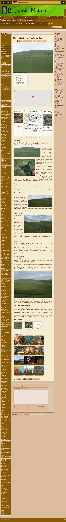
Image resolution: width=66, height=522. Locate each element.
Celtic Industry (4, 486)
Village (2, 172)
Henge (2, 305)
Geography (3, 270)
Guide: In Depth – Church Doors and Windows (5, 78)
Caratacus (3, 402)
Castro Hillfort (4, 310)
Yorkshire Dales (58, 115)
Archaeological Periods (54, 17)
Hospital (3, 337)
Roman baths (3, 467)
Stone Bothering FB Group (59, 50)
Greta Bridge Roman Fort (20, 33)
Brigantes (3, 492)
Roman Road (4, 478)
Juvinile (2, 244)
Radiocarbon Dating (5, 289)
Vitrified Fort (5, 51)
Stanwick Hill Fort (14, 111)
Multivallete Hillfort (5, 314)
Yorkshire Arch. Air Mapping (59, 45)
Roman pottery (4, 475)
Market (2, 410)
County (2, 167)
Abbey (2, 443)
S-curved (3, 247)
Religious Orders (4, 451)
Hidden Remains (4, 284)
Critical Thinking (4, 280)
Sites (15, 17)
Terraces (3, 394)
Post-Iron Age (18, 80)
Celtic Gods (3, 483)
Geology (3, 273)
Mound (2, 388)
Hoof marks (3, 221)
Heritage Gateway (60, 54)
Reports (34, 17)
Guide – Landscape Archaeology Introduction (5, 67)
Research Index (30, 20)
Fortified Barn (4, 182)
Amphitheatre (4, 326)
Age (56, 70)
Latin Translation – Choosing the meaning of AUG (5, 89)
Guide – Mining (5, 81)
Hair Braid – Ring (4, 238)
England (57, 88)
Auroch (2, 220)
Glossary (3, 283)
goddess (58, 90)
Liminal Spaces (4, 408)
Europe (2, 198)
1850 (38, 328)
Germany (3, 202)
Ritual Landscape (4, 360)
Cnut (2, 404)
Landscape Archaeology (6, 352)
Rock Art (3, 413)
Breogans (3, 401)
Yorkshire (58, 113)
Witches (2, 426)
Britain (34, 41)
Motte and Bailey (4, 184)
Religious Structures (5, 441)
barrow (61, 74)
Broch (2, 330)
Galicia (5, 99)
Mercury (3, 472)
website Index (9, 17)
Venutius (57, 110)
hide (20, 75)
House (2, 339)
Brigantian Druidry (5, 163)
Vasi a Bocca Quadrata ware (5, 265)
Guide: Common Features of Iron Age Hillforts (33, 112)
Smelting (3, 349)
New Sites (52, 23)
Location (17, 77)
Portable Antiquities (57, 59)
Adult (2, 241)
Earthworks (3, 191)
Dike (2, 192)
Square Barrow (4, 376)
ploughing (3, 105)
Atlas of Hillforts (59, 57)
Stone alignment (4, 414)
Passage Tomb (4, 389)
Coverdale (58, 84)
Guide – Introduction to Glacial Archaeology (6, 74)
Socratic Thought (4, 281)
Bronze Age (5, 35)
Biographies (3, 431)
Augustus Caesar (4, 400)
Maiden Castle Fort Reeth (40, 33)
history (57, 94)
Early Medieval (4, 120)
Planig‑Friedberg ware (5, 260)
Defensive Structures (5, 173)
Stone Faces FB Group (59, 52)
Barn (2, 328)
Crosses (2, 446)
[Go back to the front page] (33, 10)
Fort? (18, 81)
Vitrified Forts (57, 111)
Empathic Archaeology (5, 153)
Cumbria (18, 29)
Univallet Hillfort (4, 322)
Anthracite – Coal (4, 274)
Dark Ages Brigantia (5, 117)
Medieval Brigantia (5, 131)
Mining (2, 346)
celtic (57, 82)
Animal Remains (4, 218)
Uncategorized (4, 507)
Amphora (3, 217)
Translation (3, 501)
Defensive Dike (4, 177)
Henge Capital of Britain (40, 23)
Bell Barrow (3, 365)
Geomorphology (4, 275)
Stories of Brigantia (5, 436)
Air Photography (4, 298)
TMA (57, 41)
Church (2, 445)
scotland (58, 107)
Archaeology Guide (24, 17)
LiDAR (2, 287)
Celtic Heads (42, 17)
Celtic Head (3, 230)
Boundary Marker (4, 379)
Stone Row (3, 419)
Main (2, 17)
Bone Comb (3, 228)
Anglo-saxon (3, 111)
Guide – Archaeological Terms (6, 84)
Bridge (2, 510)
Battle (2, 157)
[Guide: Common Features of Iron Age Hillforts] (33, 120)
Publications (3, 429)
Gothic (2, 123)
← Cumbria (16, 87)
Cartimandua (57, 81)
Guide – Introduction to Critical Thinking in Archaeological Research (6, 57)
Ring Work (3, 186)
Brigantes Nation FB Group (59, 64)
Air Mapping (3, 297)
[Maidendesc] (19, 325)
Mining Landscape (5, 359)
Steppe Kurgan (4, 378)
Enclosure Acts (4, 196)
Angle (2, 107)
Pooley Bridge (35, 379)
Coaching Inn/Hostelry (5, 332)
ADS (57, 46)
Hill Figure (3, 385)
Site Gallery (18, 84)
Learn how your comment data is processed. (36, 414)
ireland (61, 94)
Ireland (2, 204)
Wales (2, 211)
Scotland (3, 207)
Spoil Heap (3, 348)
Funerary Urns (4, 254)
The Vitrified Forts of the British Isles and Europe (15, 23)
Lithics (2, 301)
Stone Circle (3, 416)
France (2, 201)
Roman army (3, 466)
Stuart (2, 143)
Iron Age (44, 41)
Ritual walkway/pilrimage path (6, 456)
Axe (2, 227)
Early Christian (5, 43)
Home (2, 29)
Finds (2, 214)
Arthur (2, 398)
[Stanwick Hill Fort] (14, 121)
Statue (2, 268)
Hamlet (2, 169)
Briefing (2, 462)
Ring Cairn (3, 373)
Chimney (3, 345)
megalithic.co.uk (39, 177)
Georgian (3, 121)
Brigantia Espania (4, 94)
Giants (2, 423)
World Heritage (9, 29)
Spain (2, 208)
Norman (2, 137)
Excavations (18, 79)
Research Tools (4, 294)
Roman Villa (3, 480)
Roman (5, 39)
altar (60, 70)
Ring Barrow (4, 372)
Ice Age (2, 124)
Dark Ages (5, 41)
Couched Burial (4, 243)
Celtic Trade (3, 489)
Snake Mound (4, 392)
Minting (2, 497)
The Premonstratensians (6, 452)
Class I (2, 306)
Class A (2, 187)
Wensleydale (57, 112)
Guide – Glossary (4, 86)
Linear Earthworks (5, 386)
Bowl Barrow (4, 366)
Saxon (5, 47)
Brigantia (14, 29)
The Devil (3, 425)
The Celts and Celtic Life (8, 20)
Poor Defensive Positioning (21, 83)
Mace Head (3, 246)
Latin (2, 504)
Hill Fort (39, 41)
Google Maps (59, 39)
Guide (2, 279)
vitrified (61, 110)
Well (2, 514)
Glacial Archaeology (5, 355)
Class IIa (3, 307)
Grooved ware (4, 255)
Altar (2, 215)
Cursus (2, 384)
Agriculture (3, 102)
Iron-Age (3, 351)
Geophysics (3, 286)
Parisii (2, 493)
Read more (16, 131)
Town (2, 170)
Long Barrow (4, 371)
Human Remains (4, 240)
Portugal (3, 205)
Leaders (2, 395)
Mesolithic (3, 133)
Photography (3, 303)
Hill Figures (20, 20)
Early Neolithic (4, 135)
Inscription (3, 502)
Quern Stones (4, 267)
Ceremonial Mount (5, 382)
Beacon (2, 329)
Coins (2, 498)
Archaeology (3, 150)
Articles (2, 460)
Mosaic (2, 249)
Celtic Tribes (3, 491)
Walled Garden (4, 342)
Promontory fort (4, 319)
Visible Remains (4, 296)
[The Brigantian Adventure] (64, 519)
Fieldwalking (4, 300)
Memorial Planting (5, 448)
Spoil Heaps (3, 499)
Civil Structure (4, 166)
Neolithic (3, 134)
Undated (3, 147)
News (2, 435)
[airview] (28, 325)
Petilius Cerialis (4, 407)
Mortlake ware (4, 258)
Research (3, 463)
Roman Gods (4, 470)
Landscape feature (4, 362)
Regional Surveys (4, 293)
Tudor (2, 146)
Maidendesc (18, 329)
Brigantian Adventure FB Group (59, 48)
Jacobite (2, 128)
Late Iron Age (4, 127)
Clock (2, 233)
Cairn (2, 368)
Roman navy (3, 473)
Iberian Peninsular (5, 97)
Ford (2, 511)
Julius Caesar (3, 405)
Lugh (2, 485)
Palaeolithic (3, 138)
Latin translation (4, 505)
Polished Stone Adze (5, 250)
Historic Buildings (4, 325)
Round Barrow (4, 375)
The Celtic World (4, 482)
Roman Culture (4, 465)
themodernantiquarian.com (19, 190)
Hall (2, 336)
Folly (2, 335)
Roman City (3, 469)
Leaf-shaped (3, 225)
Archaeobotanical (4, 151)
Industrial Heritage (5, 343)
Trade (2, 495)
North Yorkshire (58, 104)
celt (62, 81)
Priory (2, 449)
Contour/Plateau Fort (5, 312)
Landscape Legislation (5, 356)
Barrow (2, 363)
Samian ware (3, 262)
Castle (2, 176)
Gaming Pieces (4, 237)
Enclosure (3, 195)
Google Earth (59, 38)
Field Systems (4, 104)
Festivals (3, 213)
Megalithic (3, 412)
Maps (2, 271)
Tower (2, 340)
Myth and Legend (4, 420)
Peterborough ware (5, 257)
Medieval (5, 49)
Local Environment (19, 82)
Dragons (3, 422)
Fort (23, 379)
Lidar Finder (59, 40)
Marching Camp (4, 183)
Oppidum (3, 316)
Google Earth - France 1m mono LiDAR (59, 66)
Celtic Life (3, 488)
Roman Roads (4, 479)
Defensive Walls (4, 179)
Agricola (3, 397)
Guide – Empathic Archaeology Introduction (5, 62)
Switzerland (3, 209)
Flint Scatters (3, 236)
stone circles (3, 417)
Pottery (2, 253)
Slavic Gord (3, 320)
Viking (5, 45)
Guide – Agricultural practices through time (5, 70)
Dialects (2, 189)
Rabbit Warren (4, 439)
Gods (2, 277)
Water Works (3, 509)
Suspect (2, 144)
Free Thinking (4, 155)
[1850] (37, 325)
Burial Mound (4, 381)
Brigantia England (27, 41)
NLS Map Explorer (58, 36)
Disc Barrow (3, 369)
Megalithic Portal (59, 42)
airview (28, 329)
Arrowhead (3, 224)
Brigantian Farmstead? (20, 78)
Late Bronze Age (4, 114)
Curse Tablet (3, 234)
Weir (2, 513)
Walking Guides (4, 438)
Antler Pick (3, 223)
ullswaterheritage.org (45, 180)
